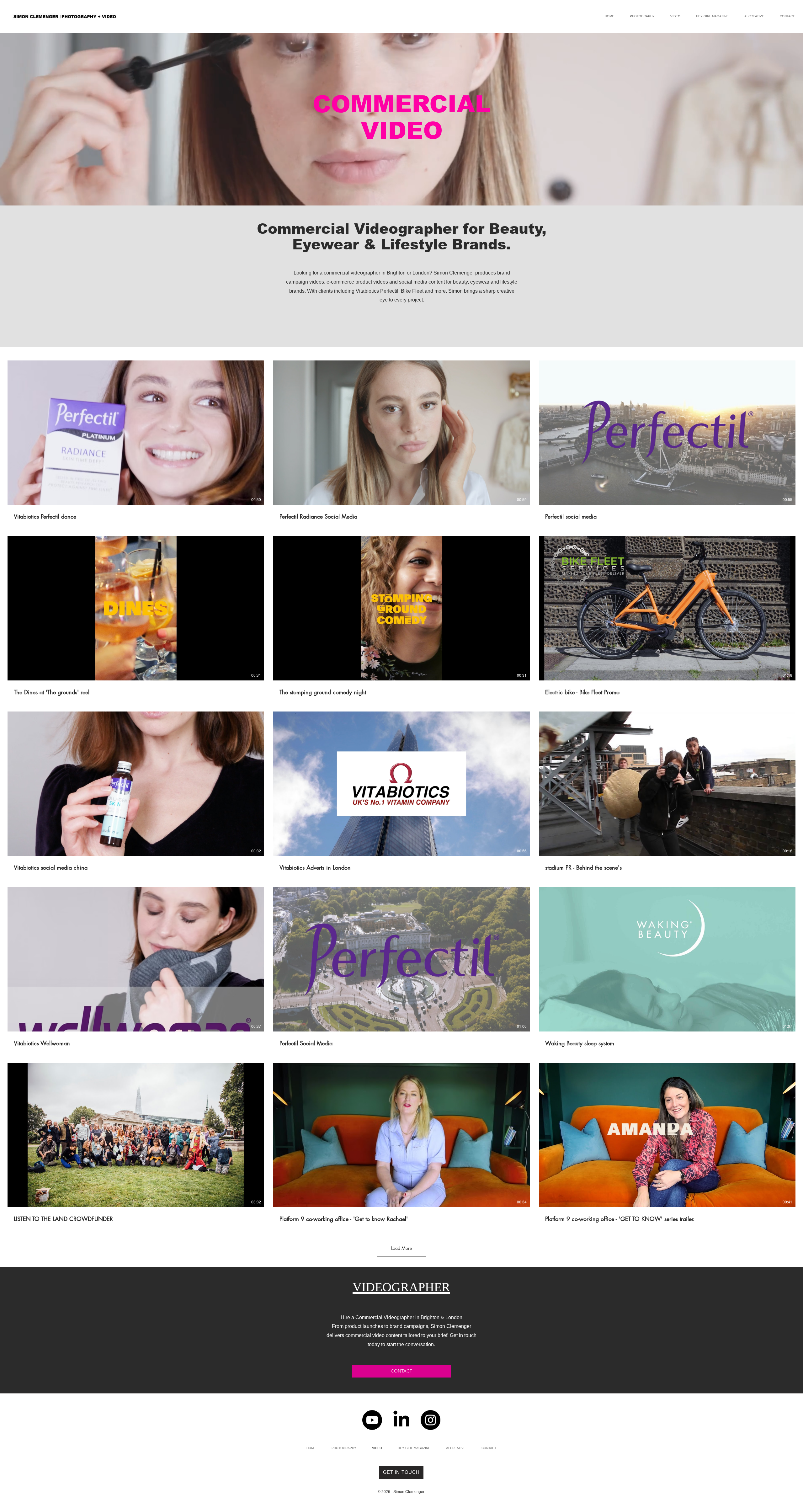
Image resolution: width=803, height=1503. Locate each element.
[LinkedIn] (401, 1420)
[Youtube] (372, 1420)
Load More (401, 1248)
